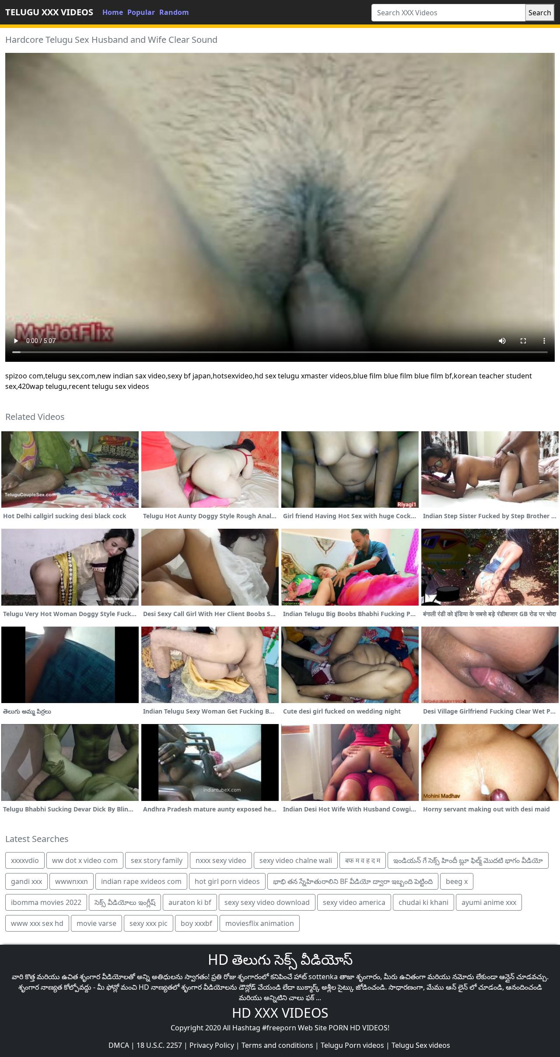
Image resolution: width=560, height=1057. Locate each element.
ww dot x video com (85, 860)
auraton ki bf (189, 902)
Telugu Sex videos (421, 1045)
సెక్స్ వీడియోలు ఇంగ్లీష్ (124, 902)
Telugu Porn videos (352, 1045)
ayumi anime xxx (489, 902)
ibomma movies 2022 (46, 902)
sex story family (156, 860)
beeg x (457, 881)
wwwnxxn (71, 881)
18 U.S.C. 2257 (159, 1045)
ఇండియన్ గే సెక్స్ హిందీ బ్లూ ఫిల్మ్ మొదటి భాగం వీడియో (468, 860)
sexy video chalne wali (295, 860)
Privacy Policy (211, 1045)
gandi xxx (26, 881)
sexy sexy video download (267, 902)
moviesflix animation (259, 923)
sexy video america (354, 902)
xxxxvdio (25, 860)
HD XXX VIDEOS (280, 1013)
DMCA (118, 1045)
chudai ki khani (423, 902)
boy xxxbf (196, 923)
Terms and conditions (277, 1045)
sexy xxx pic (149, 923)
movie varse (96, 923)
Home (112, 12)
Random (174, 12)
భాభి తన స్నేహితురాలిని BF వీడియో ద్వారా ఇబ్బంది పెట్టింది (353, 881)
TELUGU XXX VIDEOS (49, 12)
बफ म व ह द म (362, 860)
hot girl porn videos (227, 881)
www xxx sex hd (37, 923)
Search (539, 12)
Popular (141, 12)
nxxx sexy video (221, 860)
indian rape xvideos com (141, 881)
